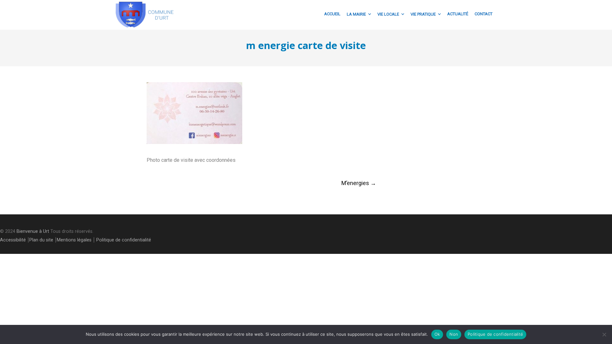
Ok (437, 334)
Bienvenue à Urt (33, 231)
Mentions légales (74, 240)
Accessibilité (13, 240)
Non (453, 334)
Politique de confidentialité (123, 240)
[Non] (604, 334)
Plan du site (41, 240)
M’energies (358, 183)
